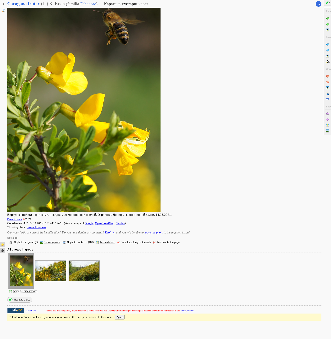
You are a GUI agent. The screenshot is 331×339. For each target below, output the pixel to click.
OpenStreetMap (104, 223)
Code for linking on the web (136, 242)
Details (190, 311)
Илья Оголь (14, 219)
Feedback (31, 311)
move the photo (153, 232)
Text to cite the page (168, 242)
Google (89, 223)
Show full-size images (25, 291)
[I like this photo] (2, 244)
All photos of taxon (76, 242)
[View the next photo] (144, 110)
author (183, 311)
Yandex (120, 223)
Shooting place (52, 242)
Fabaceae (88, 3)
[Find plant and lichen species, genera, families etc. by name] (4, 11)
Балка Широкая (36, 227)
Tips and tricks (22, 299)
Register (110, 232)
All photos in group (23, 242)
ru (318, 3)
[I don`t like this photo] (2, 250)
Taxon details (107, 242)
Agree (119, 317)
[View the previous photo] (23, 110)
